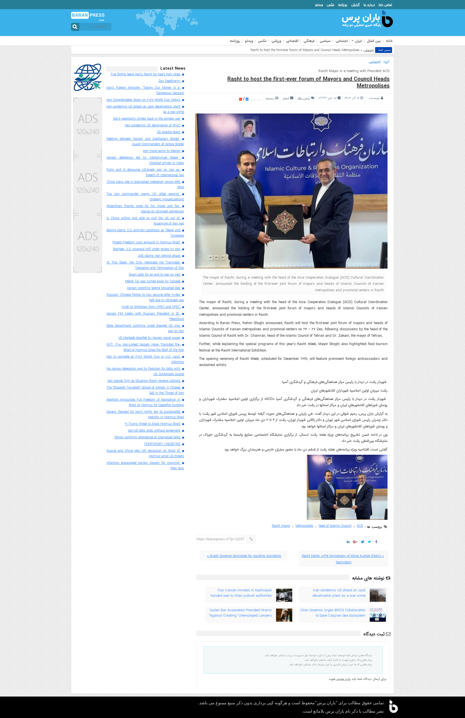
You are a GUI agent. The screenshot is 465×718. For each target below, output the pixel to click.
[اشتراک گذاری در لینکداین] (348, 542)
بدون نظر (303, 98)
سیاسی (325, 41)
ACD (360, 525)
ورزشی (276, 41)
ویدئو (319, 4)
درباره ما (369, 4)
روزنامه (342, 4)
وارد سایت (343, 678)
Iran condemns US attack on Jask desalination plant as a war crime (338, 593)
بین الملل (374, 41)
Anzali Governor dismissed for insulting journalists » (244, 556)
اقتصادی (292, 41)
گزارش (355, 4)
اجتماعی (342, 41)
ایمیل (285, 98)
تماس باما (385, 4)
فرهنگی (309, 41)
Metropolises (304, 525)
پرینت (270, 98)
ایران (358, 41)
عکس (330, 4)
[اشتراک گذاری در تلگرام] (362, 542)
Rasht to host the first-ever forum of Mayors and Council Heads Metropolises (308, 82)
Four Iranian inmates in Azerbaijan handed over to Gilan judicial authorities (241, 593)
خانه (389, 41)
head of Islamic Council (335, 525)
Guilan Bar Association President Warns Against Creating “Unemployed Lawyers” (240, 613)
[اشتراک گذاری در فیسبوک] (376, 542)
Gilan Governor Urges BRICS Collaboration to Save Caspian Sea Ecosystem (332, 613)
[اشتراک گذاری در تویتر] (369, 542)
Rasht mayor (281, 525)
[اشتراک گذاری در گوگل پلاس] (355, 542)
